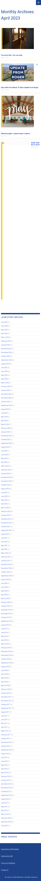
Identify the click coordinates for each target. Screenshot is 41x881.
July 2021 (4, 538)
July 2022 (4, 492)
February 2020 (6, 602)
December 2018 (6, 651)
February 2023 (6, 470)
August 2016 (5, 754)
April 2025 (4, 379)
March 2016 (5, 772)
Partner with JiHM (7, 856)
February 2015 (6, 818)
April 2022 (4, 504)
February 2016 (6, 776)
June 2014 (4, 825)
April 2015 (4, 810)
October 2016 (5, 746)
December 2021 (6, 519)
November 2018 (6, 655)
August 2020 (5, 579)
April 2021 (4, 549)
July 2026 (4, 322)
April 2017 (4, 727)
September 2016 (6, 750)
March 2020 (5, 598)
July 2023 (4, 451)
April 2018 (4, 682)
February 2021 (6, 557)
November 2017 (6, 701)
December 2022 (6, 477)
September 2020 (6, 576)
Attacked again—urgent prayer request (15, 133)
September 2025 (6, 360)
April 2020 (4, 595)
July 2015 (4, 803)
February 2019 (6, 648)
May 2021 (4, 545)
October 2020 (5, 572)
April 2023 (4, 462)
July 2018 (4, 670)
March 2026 (5, 337)
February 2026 (6, 341)
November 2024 (6, 398)
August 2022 (5, 489)
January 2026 (5, 345)
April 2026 (4, 333)
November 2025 (6, 352)
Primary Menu (38, 2)
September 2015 (6, 795)
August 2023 (5, 447)
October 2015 (5, 791)
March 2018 (5, 685)
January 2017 (5, 738)
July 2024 (4, 413)
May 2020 (4, 591)
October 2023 (5, 439)
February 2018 (6, 689)
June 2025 (4, 371)
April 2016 (4, 769)
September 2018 (6, 663)
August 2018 (5, 666)
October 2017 (5, 704)
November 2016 (6, 742)
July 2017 (4, 716)
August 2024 (5, 409)
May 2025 (4, 375)
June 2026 (4, 326)
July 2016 (4, 757)
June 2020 (4, 587)
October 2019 (5, 617)
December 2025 (6, 348)
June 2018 (4, 674)
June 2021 (4, 542)
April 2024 (4, 420)
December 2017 (6, 697)
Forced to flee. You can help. (12, 55)
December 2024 (6, 394)
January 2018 (5, 693)
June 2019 (4, 632)
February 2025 (6, 386)
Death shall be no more (35, 144)
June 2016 (4, 761)
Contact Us (4, 870)
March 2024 (5, 424)
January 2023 (5, 473)
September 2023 (6, 443)
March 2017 (5, 731)
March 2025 (5, 383)
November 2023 (6, 436)
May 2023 (4, 458)
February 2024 (6, 428)
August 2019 (5, 625)
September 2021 (6, 530)
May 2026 (4, 330)
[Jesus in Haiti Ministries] (6, 4)
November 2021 (6, 523)
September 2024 (6, 405)
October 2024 (5, 401)
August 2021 (5, 534)
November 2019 (6, 613)
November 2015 (6, 788)
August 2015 (5, 799)
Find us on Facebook (8, 863)
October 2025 (5, 356)
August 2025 (5, 364)
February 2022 (6, 511)
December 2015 (6, 784)
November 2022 (6, 481)
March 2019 (5, 644)
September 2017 (6, 708)
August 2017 (5, 712)
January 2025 (5, 390)
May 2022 (4, 500)
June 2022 (4, 496)
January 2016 (5, 780)
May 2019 (4, 636)
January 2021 (5, 560)
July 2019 (4, 629)
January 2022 (5, 515)
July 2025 (4, 367)
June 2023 (4, 454)
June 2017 (4, 719)
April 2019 (4, 640)
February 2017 (6, 735)
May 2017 (4, 723)
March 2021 (5, 553)
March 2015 (5, 814)
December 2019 (6, 610)
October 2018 (5, 659)
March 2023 (5, 466)
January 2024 (5, 432)
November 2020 (6, 568)
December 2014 (6, 822)
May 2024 (4, 417)
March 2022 (5, 507)
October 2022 (5, 485)
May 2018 (4, 678)
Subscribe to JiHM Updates (10, 849)
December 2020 (6, 564)
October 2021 (5, 526)
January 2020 (5, 606)
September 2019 (6, 621)
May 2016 (4, 765)
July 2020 (4, 583)
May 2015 (4, 807)
